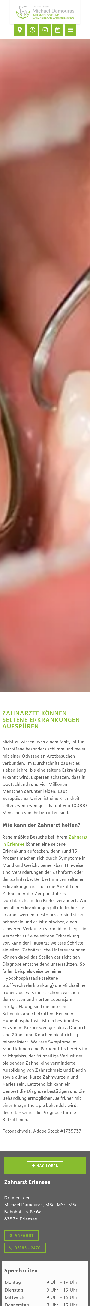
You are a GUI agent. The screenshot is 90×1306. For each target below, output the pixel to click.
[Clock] (32, 30)
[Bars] (70, 30)
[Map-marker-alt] (19, 30)
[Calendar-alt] (57, 30)
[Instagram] (45, 30)
